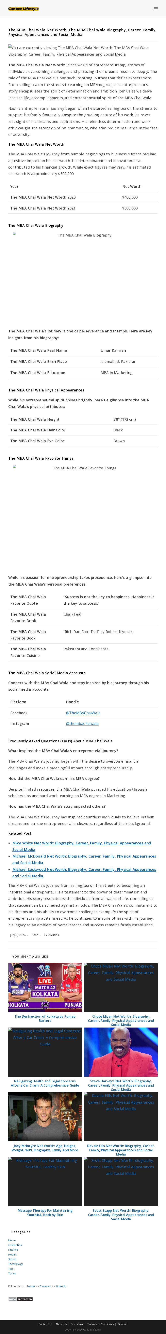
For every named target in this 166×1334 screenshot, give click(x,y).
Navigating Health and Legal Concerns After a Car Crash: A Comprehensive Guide (45, 1083)
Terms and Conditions (100, 1324)
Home (12, 1240)
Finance (13, 1249)
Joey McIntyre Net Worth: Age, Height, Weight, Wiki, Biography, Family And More (45, 1148)
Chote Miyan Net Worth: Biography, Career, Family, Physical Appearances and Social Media (121, 1020)
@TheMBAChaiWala (83, 712)
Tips (11, 1269)
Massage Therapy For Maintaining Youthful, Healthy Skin (45, 1212)
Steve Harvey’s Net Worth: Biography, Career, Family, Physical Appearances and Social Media (121, 1085)
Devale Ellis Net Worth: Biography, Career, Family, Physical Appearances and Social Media (121, 1150)
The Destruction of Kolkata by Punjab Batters (45, 1018)
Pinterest (45, 1286)
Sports (12, 1259)
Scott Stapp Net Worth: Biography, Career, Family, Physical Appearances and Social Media (121, 1214)
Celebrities (51, 935)
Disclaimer (77, 1324)
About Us (61, 1324)
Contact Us (44, 1324)
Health (12, 1254)
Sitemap (122, 1324)
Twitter (31, 1286)
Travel (12, 1273)
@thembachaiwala (82, 723)
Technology (15, 1264)
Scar (35, 935)
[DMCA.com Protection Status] (20, 1299)
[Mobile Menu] (156, 8)
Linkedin (61, 1286)
